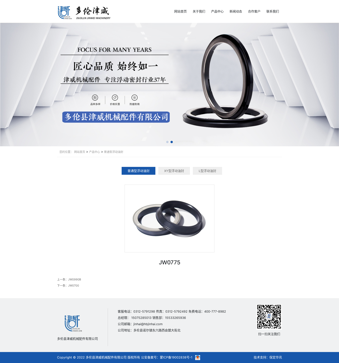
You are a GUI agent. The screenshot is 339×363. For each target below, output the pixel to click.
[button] (167, 142)
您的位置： (66, 151)
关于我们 (199, 11)
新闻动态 (236, 11)
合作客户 (254, 11)
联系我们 (272, 11)
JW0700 (73, 285)
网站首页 (180, 11)
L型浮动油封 (207, 171)
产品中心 (217, 11)
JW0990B (74, 279)
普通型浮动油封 (113, 151)
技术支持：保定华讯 (268, 357)
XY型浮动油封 (174, 171)
